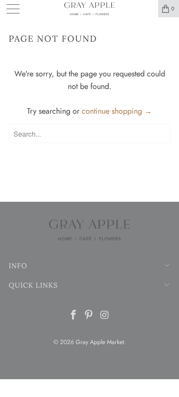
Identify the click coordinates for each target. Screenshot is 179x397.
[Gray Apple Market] (89, 8)
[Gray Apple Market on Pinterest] (89, 316)
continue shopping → (117, 111)
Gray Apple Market (100, 342)
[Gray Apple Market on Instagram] (104, 316)
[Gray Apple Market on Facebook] (73, 316)
